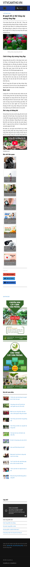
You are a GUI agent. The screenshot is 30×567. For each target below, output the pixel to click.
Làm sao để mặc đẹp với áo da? (17, 447)
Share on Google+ (10, 274)
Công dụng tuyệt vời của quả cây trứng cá (12, 532)
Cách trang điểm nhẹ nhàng (9, 523)
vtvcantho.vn (12, 3)
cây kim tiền (9, 545)
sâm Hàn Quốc (6, 296)
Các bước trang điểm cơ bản (9, 526)
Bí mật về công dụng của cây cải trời (18, 440)
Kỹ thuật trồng (7, 13)
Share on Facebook (10, 282)
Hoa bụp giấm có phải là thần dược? (11, 529)
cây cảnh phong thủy (18, 545)
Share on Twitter (10, 278)
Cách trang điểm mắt (8, 519)
